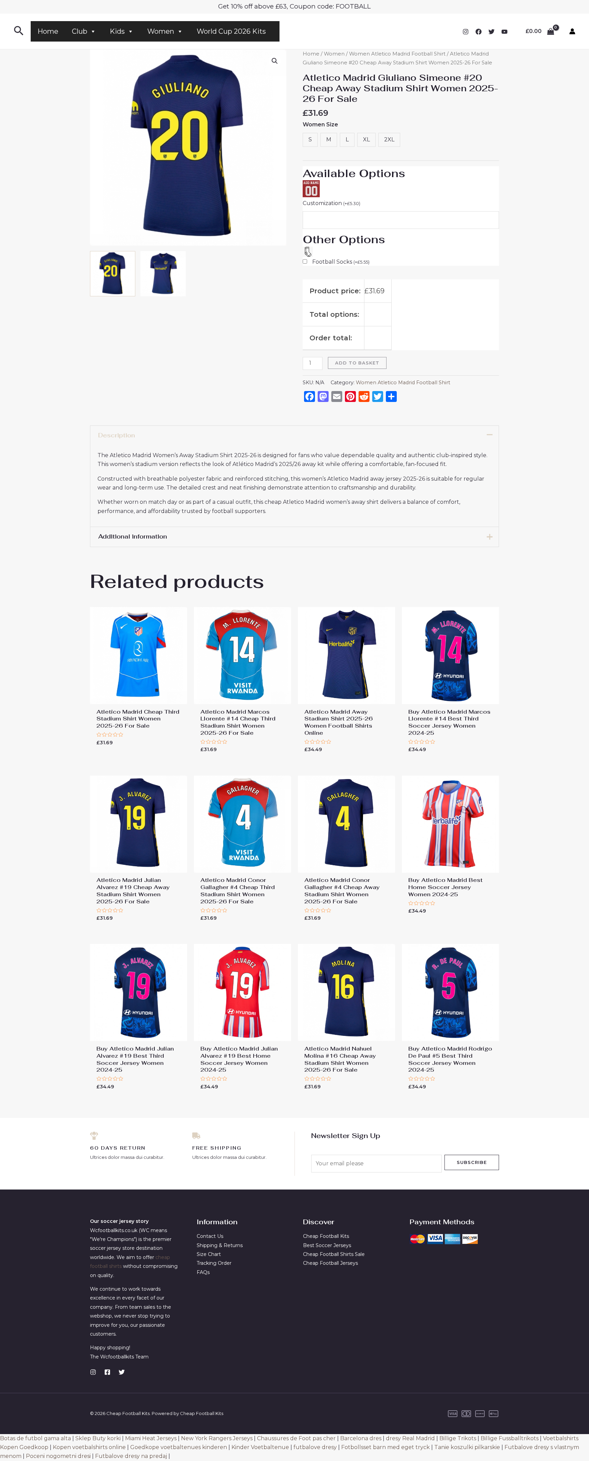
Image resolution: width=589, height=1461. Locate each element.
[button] (275, 61)
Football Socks (340, 262)
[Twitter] (491, 32)
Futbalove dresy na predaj (131, 1456)
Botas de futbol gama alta (35, 1438)
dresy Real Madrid (410, 1438)
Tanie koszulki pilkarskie (467, 1447)
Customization (331, 203)
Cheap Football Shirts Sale (334, 1254)
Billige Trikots (457, 1438)
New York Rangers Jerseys (217, 1438)
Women (160, 31)
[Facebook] (478, 32)
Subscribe (472, 1162)
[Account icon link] (572, 31)
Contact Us (210, 1236)
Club (79, 31)
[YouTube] (504, 32)
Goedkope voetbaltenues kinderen (178, 1447)
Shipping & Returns (220, 1245)
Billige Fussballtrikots (510, 1438)
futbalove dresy (315, 1447)
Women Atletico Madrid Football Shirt (397, 54)
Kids (117, 31)
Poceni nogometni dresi (58, 1456)
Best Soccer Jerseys (327, 1245)
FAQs (203, 1272)
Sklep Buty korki (98, 1438)
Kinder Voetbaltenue (260, 1447)
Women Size (320, 124)
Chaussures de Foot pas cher (296, 1438)
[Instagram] (466, 32)
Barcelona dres (360, 1438)
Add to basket (357, 363)
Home (47, 31)
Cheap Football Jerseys (330, 1263)
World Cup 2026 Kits (231, 31)
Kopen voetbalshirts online (89, 1447)
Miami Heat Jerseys (151, 1438)
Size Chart (209, 1254)
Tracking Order (214, 1263)
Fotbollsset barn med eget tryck (385, 1447)
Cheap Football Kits (326, 1236)
